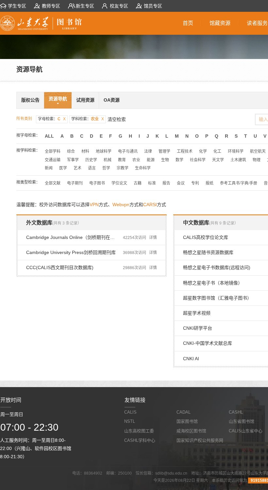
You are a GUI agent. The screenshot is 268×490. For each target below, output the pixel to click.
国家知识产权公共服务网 (199, 440)
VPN (94, 204)
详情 (153, 237)
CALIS (130, 412)
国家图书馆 (187, 421)
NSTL (129, 421)
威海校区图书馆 (191, 430)
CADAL (183, 412)
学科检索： (87, 119)
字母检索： (52, 119)
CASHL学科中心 (139, 440)
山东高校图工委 (139, 430)
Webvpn (120, 204)
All (49, 136)
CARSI (150, 204)
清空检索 (117, 119)
